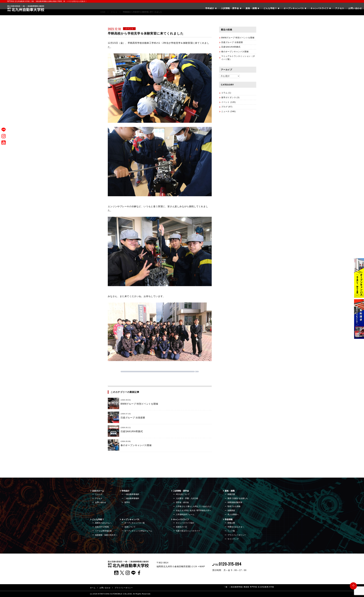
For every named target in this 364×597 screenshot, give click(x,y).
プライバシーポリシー (237, 535)
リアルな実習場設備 (103, 531)
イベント (225, 102)
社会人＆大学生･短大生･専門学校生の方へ (193, 510)
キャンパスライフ (181, 519)
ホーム (92, 588)
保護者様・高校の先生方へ (106, 535)
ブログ (224, 107)
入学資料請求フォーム (185, 514)
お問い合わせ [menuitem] (355, 8)
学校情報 (229, 519)
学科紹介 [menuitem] (209, 8)
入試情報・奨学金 (181, 491)
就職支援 (231, 494)
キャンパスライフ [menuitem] (319, 8)
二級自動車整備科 (131, 498)
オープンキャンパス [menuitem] (294, 8)
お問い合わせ (100, 502)
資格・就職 (230, 491)
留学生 (127, 502)
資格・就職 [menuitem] (251, 8)
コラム (224, 93)
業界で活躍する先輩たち (238, 498)
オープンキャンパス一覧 (134, 523)
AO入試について (183, 494)
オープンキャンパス (130, 519)
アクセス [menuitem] (339, 8)
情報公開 (231, 523)
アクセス (98, 498)
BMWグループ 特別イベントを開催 (238, 37)
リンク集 (231, 531)
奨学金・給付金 (182, 502)
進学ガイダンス (228, 97)
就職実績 (231, 510)
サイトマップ (233, 539)
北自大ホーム (98, 491)
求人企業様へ (233, 514)
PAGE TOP (353, 585)
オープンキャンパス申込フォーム (138, 531)
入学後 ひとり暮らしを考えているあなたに (194, 506)
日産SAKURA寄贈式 (230, 47)
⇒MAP (201, 566)
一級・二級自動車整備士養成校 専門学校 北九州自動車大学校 (249, 587)
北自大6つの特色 (102, 527)
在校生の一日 (181, 527)
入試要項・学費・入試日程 (187, 498)
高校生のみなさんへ (103, 523)
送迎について (130, 527)
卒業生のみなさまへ (236, 527)
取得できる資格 (234, 506)
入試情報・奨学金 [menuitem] (230, 8)
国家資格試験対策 (235, 502)
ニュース (225, 111)
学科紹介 (126, 491)
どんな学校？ (98, 519)
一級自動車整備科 (131, 494)
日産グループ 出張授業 (232, 42)
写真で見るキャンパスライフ (188, 531)
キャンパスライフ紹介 (185, 523)
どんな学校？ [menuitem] (270, 8)
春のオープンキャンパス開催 (235, 51)
